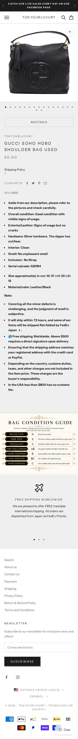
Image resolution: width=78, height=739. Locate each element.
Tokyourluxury (18, 136)
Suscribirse (22, 661)
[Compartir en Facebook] (27, 183)
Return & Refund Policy (20, 603)
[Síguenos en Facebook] (6, 677)
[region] (39, 508)
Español (37, 696)
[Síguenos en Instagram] (18, 677)
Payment (10, 581)
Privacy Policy (13, 596)
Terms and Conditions (19, 610)
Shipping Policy (14, 170)
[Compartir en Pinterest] (39, 183)
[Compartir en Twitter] (33, 183)
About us (10, 567)
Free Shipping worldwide (39, 499)
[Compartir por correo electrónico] (45, 183)
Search (9, 560)
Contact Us (12, 574)
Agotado (39, 122)
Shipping (10, 589)
